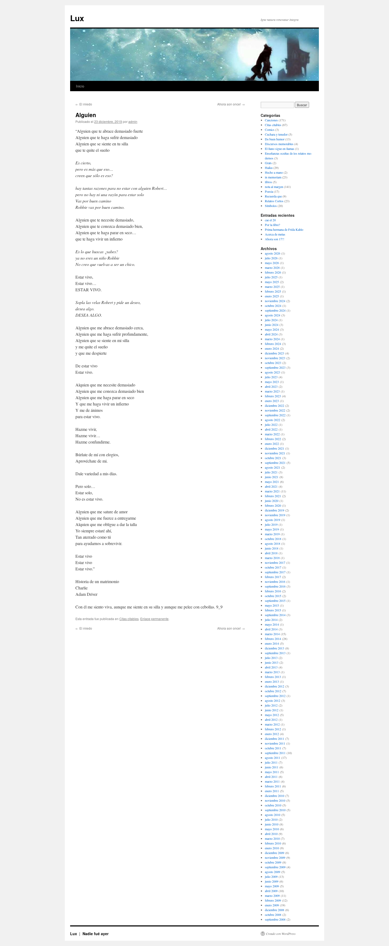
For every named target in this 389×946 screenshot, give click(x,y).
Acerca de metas (275, 234)
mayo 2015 (272, 605)
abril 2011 (271, 776)
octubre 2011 (273, 748)
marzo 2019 (272, 534)
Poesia (269, 191)
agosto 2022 (272, 420)
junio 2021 (271, 477)
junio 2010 (271, 824)
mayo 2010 (272, 829)
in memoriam (273, 177)
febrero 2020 (273, 505)
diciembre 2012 (274, 686)
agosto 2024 (272, 315)
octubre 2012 (273, 691)
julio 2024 (271, 320)
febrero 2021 (273, 496)
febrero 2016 (273, 591)
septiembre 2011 (275, 753)
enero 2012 (272, 734)
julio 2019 (271, 524)
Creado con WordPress (281, 933)
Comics (269, 129)
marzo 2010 (272, 838)
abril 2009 (271, 891)
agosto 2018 (272, 543)
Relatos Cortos (274, 201)
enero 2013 (272, 681)
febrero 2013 (273, 677)
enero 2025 (272, 296)
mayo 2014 (272, 624)
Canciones (271, 120)
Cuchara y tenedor (276, 134)
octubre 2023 (273, 363)
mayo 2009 (272, 886)
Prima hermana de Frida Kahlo (284, 229)
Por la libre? (272, 225)
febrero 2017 (273, 577)
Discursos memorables (279, 144)
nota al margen (274, 186)
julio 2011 (271, 762)
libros (268, 182)
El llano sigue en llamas (279, 148)
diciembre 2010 (274, 795)
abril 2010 (271, 834)
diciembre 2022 (274, 405)
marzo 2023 (272, 391)
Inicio (80, 86)
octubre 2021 (273, 458)
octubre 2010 (273, 805)
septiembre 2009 (275, 867)
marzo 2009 (272, 895)
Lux (77, 18)
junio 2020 (271, 501)
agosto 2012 (272, 700)
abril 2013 (271, 667)
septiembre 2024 (275, 310)
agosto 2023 (272, 372)
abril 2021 (271, 486)
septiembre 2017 (275, 572)
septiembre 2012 (275, 696)
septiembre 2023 (275, 367)
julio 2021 (271, 472)
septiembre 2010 (275, 810)
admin (132, 121)
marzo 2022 (272, 434)
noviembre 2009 (275, 857)
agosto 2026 (272, 253)
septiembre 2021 (275, 462)
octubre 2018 (273, 539)
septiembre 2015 (275, 600)
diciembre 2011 (274, 738)
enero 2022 (272, 443)
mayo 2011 (272, 772)
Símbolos (271, 206)
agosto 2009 (272, 872)
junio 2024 (271, 324)
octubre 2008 (273, 914)
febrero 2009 (273, 900)
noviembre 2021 (275, 453)
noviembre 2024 (275, 301)
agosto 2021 (272, 467)
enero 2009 (272, 905)
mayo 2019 (272, 529)
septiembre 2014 (275, 615)
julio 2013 (271, 658)
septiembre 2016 (275, 586)
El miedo (83, 104)
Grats (268, 163)
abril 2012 (271, 719)
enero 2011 (272, 791)
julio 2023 (271, 377)
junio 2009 (271, 881)
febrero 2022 (273, 439)
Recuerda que (273, 196)
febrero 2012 (273, 729)
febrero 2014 (273, 638)
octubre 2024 (273, 305)
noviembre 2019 (275, 515)
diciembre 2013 (274, 648)
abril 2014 (271, 629)
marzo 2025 (272, 286)
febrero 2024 (273, 344)
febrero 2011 (273, 786)
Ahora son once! (231, 104)
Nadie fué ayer (95, 933)
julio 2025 (271, 277)
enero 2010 (272, 848)
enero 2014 (272, 643)
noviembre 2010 (275, 800)
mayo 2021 (272, 481)
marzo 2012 (272, 724)
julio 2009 (271, 876)
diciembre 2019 (274, 510)
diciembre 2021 (274, 448)
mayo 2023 (272, 382)
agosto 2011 (272, 757)
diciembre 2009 (274, 853)
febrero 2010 (273, 843)
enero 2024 (272, 348)
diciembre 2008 (274, 910)
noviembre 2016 (275, 581)
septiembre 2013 (275, 653)
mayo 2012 (272, 715)
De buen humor (274, 139)
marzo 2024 (272, 339)
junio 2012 (271, 710)
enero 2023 (272, 401)
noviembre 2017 (275, 562)
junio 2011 (271, 767)
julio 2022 (271, 424)
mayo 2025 (272, 282)
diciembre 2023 (274, 353)
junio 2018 (271, 548)
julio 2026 (271, 258)
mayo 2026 (272, 263)
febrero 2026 (273, 272)
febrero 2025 (273, 291)
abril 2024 (271, 334)
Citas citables (129, 618)
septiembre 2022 (275, 415)
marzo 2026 (272, 267)
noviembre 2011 (275, 743)
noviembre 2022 (275, 410)
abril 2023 (271, 386)
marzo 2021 (272, 491)
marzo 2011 (272, 781)
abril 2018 (271, 553)
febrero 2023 (273, 396)
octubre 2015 (273, 596)
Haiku (269, 167)
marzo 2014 (272, 634)
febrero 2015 (273, 610)
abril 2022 (271, 429)
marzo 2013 (272, 672)
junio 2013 (271, 662)
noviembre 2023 (275, 358)
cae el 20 (270, 220)
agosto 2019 (272, 520)
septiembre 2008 (275, 919)
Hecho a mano (274, 172)
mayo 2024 (272, 329)
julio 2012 (271, 705)
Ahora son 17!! (274, 239)
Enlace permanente (154, 618)
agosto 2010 (272, 815)
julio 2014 (271, 619)
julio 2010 (271, 819)
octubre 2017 (273, 567)
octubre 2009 (273, 862)
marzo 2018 (272, 558)
